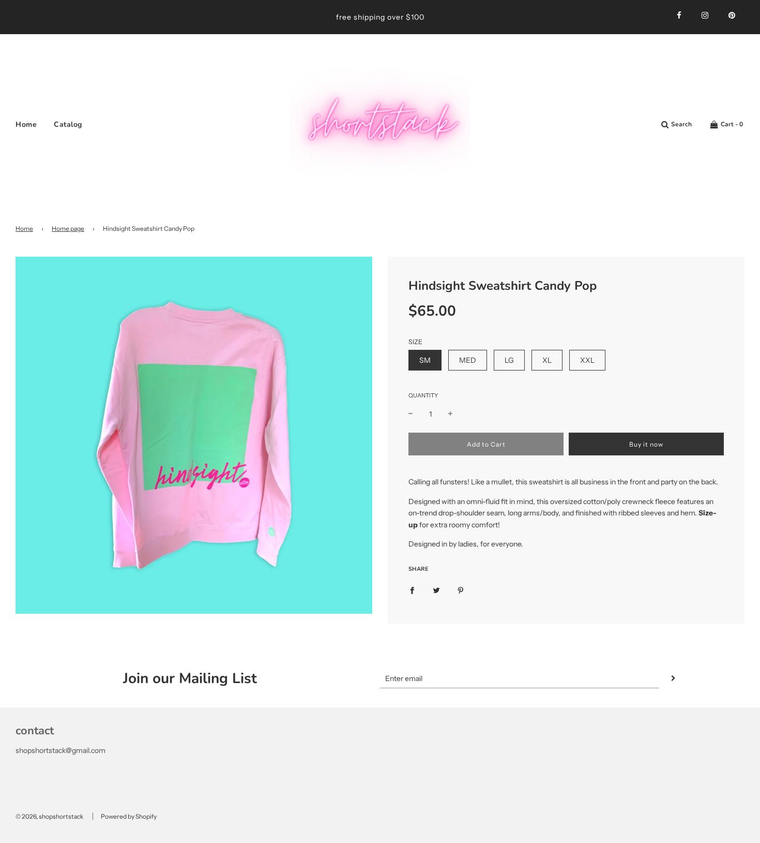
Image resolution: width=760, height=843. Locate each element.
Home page (68, 228)
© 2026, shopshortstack (49, 816)
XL (547, 360)
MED (467, 360)
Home (26, 124)
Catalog (68, 124)
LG (509, 360)
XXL (587, 360)
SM (425, 360)
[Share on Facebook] (412, 589)
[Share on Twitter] (436, 589)
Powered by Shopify (129, 816)
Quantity (423, 395)
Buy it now (646, 444)
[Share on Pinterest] (460, 589)
